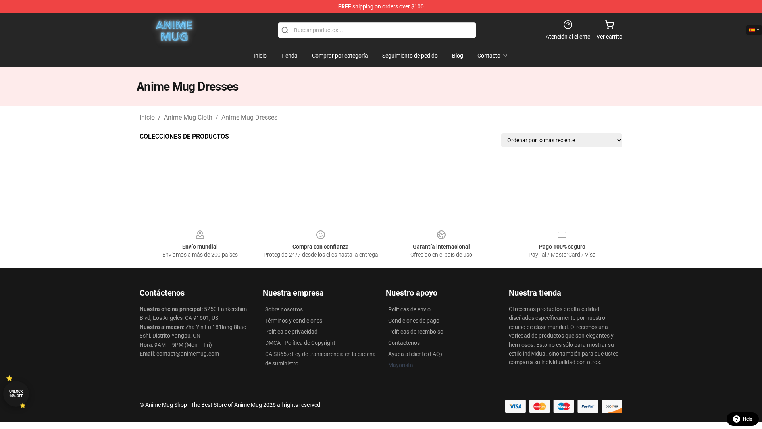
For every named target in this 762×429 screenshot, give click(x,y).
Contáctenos (404, 343)
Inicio (147, 117)
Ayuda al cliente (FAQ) (415, 354)
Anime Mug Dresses (249, 117)
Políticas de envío (409, 309)
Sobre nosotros (284, 309)
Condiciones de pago (413, 320)
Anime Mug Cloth (188, 117)
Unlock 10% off (16, 394)
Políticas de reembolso (415, 332)
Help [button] (747, 419)
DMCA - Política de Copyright (300, 343)
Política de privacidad (291, 332)
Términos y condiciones (293, 320)
